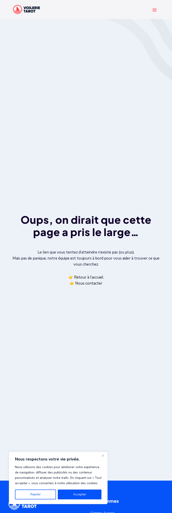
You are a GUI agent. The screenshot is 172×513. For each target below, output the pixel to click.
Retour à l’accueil (88, 277)
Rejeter (35, 494)
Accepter (79, 494)
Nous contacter (88, 283)
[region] (58, 478)
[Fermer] (102, 455)
